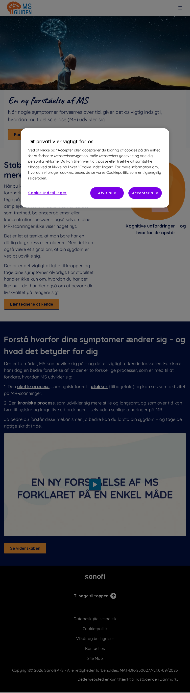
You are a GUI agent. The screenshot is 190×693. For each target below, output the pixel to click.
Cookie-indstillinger (47, 193)
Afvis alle (107, 193)
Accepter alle (145, 193)
